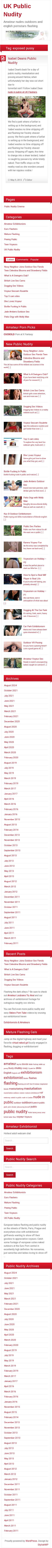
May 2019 (9, 773)
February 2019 (11, 783)
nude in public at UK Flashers (22, 92)
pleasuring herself (23, 1107)
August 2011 (10, 917)
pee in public (39, 1103)
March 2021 (10, 711)
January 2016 (10, 814)
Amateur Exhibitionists (15, 224)
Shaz (14, 1117)
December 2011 (12, 897)
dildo (38, 1068)
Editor (29, 180)
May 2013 (9, 871)
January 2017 (10, 793)
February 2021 (11, 716)
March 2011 (10, 938)
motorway (7, 1098)
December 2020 (12, 721)
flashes (33, 1078)
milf (41, 1093)
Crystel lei (31, 1068)
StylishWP (43, 1544)
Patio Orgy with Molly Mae (16, 316)
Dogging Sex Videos (13, 286)
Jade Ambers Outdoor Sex (16, 311)
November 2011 (12, 902)
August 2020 (10, 726)
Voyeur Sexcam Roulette (16, 291)
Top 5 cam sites (12, 296)
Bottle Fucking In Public (15, 306)
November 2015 (12, 819)
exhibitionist (13, 1078)
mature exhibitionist (32, 1093)
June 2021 (9, 701)
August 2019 (10, 763)
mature (22, 1093)
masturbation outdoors (11, 1093)
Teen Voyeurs (10, 244)
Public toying (32, 1112)
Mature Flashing (11, 234)
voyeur (20, 1116)
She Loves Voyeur (13, 301)
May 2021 (9, 706)
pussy (39, 1112)
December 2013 (12, 835)
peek (5, 1107)
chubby (18, 1068)
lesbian (37, 1084)
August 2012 (10, 881)
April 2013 (9, 876)
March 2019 (10, 778)
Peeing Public (10, 239)
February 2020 (11, 757)
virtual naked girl (20, 1042)
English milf (16, 1073)
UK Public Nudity (12, 249)
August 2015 (10, 824)
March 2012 (10, 886)
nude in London (27, 1098)
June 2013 (9, 866)
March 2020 (10, 752)
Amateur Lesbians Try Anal (21, 995)
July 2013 (9, 861)
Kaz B (32, 1084)
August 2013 (10, 855)
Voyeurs (28, 1117)
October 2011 (11, 907)
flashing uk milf (23, 1084)
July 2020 (9, 732)
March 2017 (10, 788)
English (7, 1072)
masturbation (33, 1088)
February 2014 (11, 830)
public (34, 1106)
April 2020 (9, 747)
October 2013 (11, 845)
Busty (11, 1068)
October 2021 (11, 690)
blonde (25, 1064)
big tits (19, 1064)
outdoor (17, 1103)
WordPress (31, 1541)
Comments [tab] (22, 259)
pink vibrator (12, 1107)
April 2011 (9, 933)
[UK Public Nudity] (26, 34)
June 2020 (9, 737)
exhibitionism (31, 1072)
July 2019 (9, 768)
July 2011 (9, 922)
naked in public (16, 1098)
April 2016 (9, 799)
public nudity (15, 1111)
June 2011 (9, 928)
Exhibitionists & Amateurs (17, 1022)
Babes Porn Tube (18, 1012)
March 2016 (10, 804)
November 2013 (12, 840)
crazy (25, 1068)
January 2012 (10, 891)
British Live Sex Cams (14, 280)
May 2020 (9, 742)
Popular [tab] (34, 259)
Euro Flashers (10, 229)
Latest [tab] (10, 259)
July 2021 (9, 695)
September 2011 (12, 912)
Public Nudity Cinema (14, 206)
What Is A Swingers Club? (16, 275)
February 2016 (11, 809)
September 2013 (12, 850)
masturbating (16, 1088)
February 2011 (11, 943)
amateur (10, 1064)
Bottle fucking (33, 1064)
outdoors (27, 1102)
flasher (25, 1078)
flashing (10, 1083)
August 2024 (10, 685)
